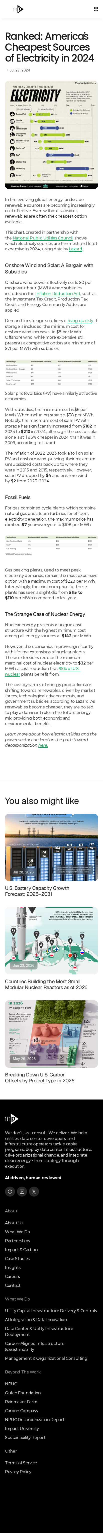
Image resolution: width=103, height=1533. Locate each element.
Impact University (22, 1428)
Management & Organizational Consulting (46, 1358)
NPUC (11, 1384)
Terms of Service (21, 1463)
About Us (14, 1223)
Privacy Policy (18, 1471)
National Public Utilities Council (43, 238)
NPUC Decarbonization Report (34, 1419)
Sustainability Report (25, 1437)
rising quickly (80, 320)
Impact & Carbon (21, 1249)
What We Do (17, 1232)
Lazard (75, 249)
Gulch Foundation (23, 1393)
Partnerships (17, 1240)
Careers (12, 1276)
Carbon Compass (21, 1410)
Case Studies (17, 1258)
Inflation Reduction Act (57, 293)
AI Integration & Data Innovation (36, 1319)
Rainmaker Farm (21, 1402)
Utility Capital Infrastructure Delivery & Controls (51, 1310)
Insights (12, 1267)
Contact (12, 1285)
